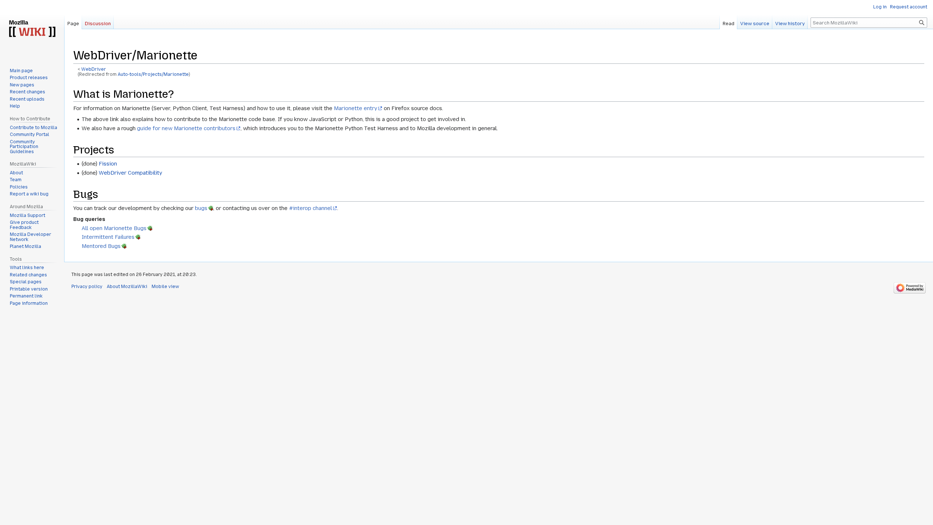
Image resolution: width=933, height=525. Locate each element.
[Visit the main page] (32, 29)
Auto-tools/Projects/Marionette (153, 74)
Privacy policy (86, 286)
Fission (108, 163)
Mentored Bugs (101, 246)
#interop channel (310, 208)
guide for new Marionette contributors (186, 128)
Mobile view (165, 286)
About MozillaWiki (127, 286)
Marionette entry (355, 108)
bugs (201, 208)
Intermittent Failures (108, 237)
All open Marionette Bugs (114, 228)
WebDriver (93, 69)
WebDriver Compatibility (130, 173)
